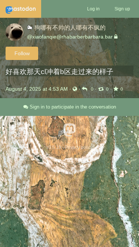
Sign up (122, 8)
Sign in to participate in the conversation (72, 107)
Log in (93, 8)
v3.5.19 (53, 147)
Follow (22, 53)
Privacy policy (79, 147)
